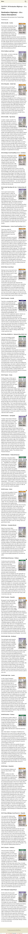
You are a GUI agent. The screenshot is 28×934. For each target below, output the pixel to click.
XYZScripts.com (19, 933)
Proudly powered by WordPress (14, 930)
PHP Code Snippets (9, 933)
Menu (2, 1)
